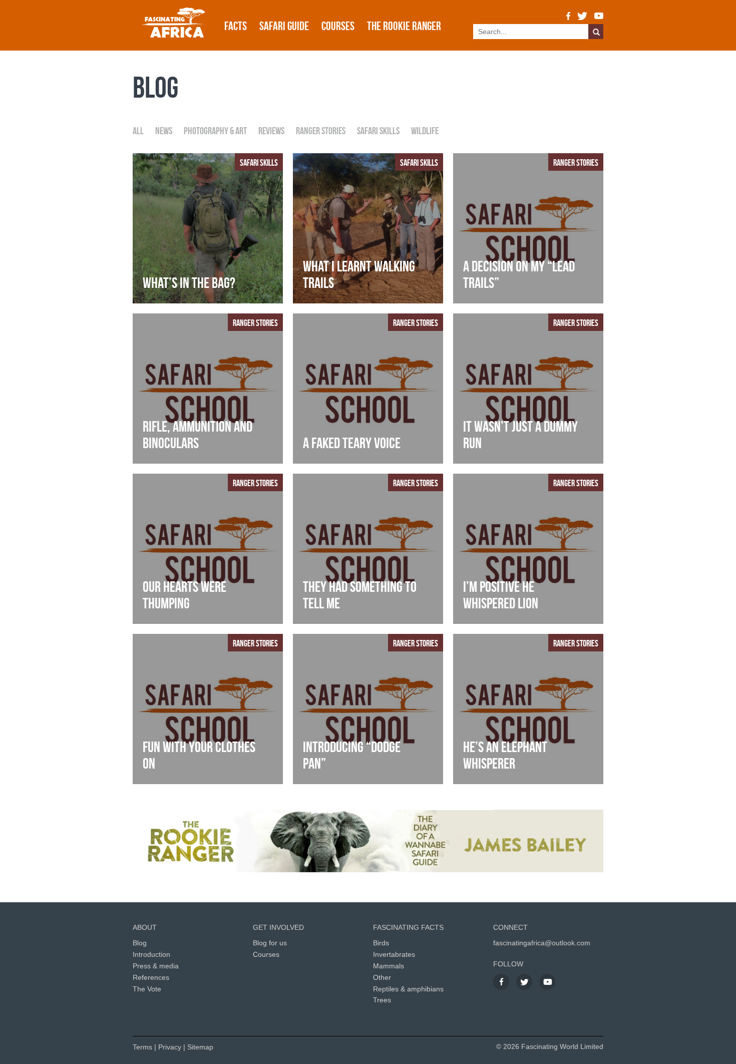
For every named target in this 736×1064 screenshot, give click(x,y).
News (163, 130)
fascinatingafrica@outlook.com (541, 943)
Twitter (582, 16)
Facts (235, 26)
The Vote (147, 989)
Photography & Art (215, 130)
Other (382, 977)
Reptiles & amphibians (408, 989)
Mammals (388, 966)
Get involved (278, 927)
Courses (337, 26)
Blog (140, 943)
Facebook (568, 16)
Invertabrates (394, 954)
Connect (510, 927)
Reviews (271, 130)
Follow (508, 964)
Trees (382, 1000)
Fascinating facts (408, 927)
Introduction (151, 954)
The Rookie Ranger (404, 26)
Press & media (156, 966)
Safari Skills (378, 130)
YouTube (598, 16)
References (151, 977)
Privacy (169, 1047)
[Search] (595, 31)
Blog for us (270, 943)
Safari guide (284, 26)
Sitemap (200, 1047)
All (138, 130)
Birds (381, 943)
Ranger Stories (320, 130)
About (145, 927)
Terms (142, 1047)
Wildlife (425, 130)
